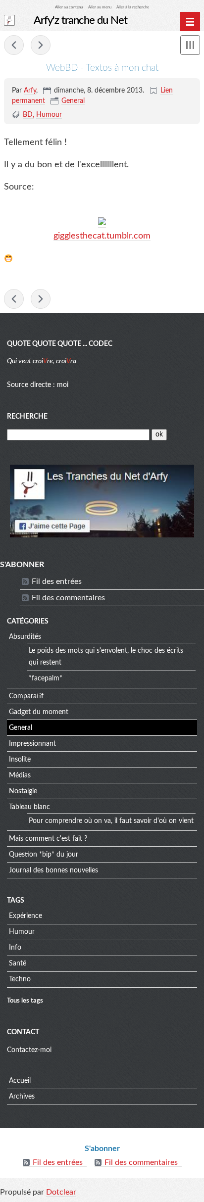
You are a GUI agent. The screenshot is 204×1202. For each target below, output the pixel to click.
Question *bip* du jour (43, 854)
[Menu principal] (190, 22)
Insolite (20, 759)
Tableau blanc (29, 807)
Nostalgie (23, 791)
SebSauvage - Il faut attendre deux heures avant (41, 45)
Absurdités (25, 636)
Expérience (25, 916)
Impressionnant (32, 743)
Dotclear (61, 1192)
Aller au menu (99, 7)
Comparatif (26, 696)
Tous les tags (25, 1000)
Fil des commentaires (68, 598)
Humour (49, 114)
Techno (20, 979)
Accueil (20, 1080)
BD (28, 114)
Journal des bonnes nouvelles (53, 870)
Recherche (27, 416)
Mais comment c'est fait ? (48, 838)
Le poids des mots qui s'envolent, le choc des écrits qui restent (106, 656)
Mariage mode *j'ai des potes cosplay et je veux (14, 45)
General (73, 100)
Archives (22, 1096)
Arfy (30, 90)
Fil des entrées (57, 581)
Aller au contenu (69, 7)
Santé (17, 963)
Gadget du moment (38, 712)
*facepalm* (45, 678)
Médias (20, 775)
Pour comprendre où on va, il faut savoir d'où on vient (111, 820)
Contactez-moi (29, 1050)
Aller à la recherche (132, 7)
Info (15, 947)
